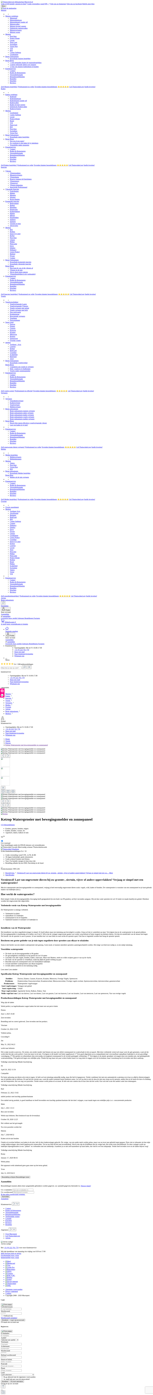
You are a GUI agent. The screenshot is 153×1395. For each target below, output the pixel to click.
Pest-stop (13, 552)
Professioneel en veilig (26, 87)
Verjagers (8, 399)
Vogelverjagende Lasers (18, 304)
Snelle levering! (89, 87)
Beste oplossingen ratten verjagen (21, 413)
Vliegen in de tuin (16, 270)
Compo (12, 258)
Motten (12, 193)
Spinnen (13, 222)
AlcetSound (14, 513)
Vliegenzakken (15, 173)
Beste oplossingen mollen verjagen (22, 419)
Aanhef (3, 1338)
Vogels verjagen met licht (19, 310)
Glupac (12, 240)
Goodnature (14, 54)
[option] (76, 762)
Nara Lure (13, 42)
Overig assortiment (12, 507)
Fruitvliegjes (14, 191)
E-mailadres (5, 1333)
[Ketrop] (4, 814)
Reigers (12, 336)
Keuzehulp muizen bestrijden (20, 59)
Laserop (13, 347)
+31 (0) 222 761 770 (21, 650)
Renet (12, 121)
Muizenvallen (14, 24)
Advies (7, 1238)
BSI (11, 50)
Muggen (13, 195)
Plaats (3, 1368)
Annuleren (4, 1199)
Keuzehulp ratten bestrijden (19, 137)
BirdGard (13, 351)
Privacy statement (11, 1291)
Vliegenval (14, 183)
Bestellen (13, 79)
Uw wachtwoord (7, 1192)
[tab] (59, 873)
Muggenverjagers (16, 175)
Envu (12, 246)
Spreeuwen (14, 338)
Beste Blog (9, 475)
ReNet (12, 236)
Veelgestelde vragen (12, 1216)
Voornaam (4, 1342)
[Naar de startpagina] (8, 8)
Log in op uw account (17, 1320)
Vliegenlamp (14, 177)
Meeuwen (13, 334)
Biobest (12, 254)
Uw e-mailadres (7, 1190)
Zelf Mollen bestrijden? (9, 499)
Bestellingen (29, 618)
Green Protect (15, 252)
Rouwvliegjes (15, 199)
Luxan (12, 40)
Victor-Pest (14, 467)
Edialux (12, 248)
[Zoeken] (3, 603)
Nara (11, 550)
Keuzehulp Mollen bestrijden (20, 473)
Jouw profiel (12, 618)
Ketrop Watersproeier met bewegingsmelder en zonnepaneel (26, 745)
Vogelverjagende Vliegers (19, 306)
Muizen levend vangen (18, 26)
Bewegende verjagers (17, 316)
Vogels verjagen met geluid (19, 308)
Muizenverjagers (16, 30)
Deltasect (13, 250)
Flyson (12, 256)
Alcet (12, 359)
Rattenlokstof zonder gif (18, 101)
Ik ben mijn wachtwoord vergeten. (13, 1194)
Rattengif (13, 97)
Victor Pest (14, 46)
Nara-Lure (13, 125)
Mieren (12, 215)
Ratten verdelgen (11, 95)
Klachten (13, 81)
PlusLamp (13, 244)
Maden (12, 213)
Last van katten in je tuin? (19, 425)
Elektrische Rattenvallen (18, 107)
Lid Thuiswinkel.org (76, 87)
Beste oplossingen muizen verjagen (22, 411)
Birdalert (13, 515)
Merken (8, 34)
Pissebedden (14, 218)
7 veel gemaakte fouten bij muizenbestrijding (25, 63)
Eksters (12, 326)
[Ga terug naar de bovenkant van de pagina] (3, 1386)
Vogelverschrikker (11, 302)
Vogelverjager (15, 405)
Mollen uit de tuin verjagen (19, 477)
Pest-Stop (13, 36)
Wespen (12, 197)
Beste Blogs (9, 61)
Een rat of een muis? (17, 141)
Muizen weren (15, 32)
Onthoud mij (8, 1316)
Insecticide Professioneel (18, 187)
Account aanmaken (17, 1381)
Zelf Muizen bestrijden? (9, 87)
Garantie (8, 1219)
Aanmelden (5, 614)
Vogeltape (13, 318)
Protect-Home (15, 119)
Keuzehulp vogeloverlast (18, 363)
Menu (3, 6)
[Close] (3, 788)
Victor (12, 572)
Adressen (21, 618)
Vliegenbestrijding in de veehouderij (23, 274)
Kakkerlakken (15, 211)
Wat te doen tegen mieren (19, 272)
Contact (12, 71)
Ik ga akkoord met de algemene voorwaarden (20, 1377)
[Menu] (6, 658)
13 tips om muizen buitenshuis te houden (24, 67)
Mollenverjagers (15, 457)
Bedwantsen (14, 203)
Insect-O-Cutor (15, 234)
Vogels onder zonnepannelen (20, 371)
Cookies (8, 1293)
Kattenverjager (15, 403)
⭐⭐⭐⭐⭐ (63, 87)
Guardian (13, 353)
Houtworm (14, 209)
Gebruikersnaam (7, 1307)
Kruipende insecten (12, 201)
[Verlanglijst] (2, 867)
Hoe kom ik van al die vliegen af (21, 268)
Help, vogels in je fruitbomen (20, 369)
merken (8, 342)
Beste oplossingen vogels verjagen (22, 417)
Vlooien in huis (15, 224)
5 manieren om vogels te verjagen (22, 367)
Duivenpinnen (15, 320)
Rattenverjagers (15, 109)
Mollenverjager (15, 407)
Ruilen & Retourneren (18, 73)
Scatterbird (13, 355)
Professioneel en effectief (24, 391)
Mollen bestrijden (11, 455)
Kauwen (13, 330)
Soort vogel (9, 322)
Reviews (13, 83)
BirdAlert (13, 357)
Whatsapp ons (19, 656)
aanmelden (6, 616)
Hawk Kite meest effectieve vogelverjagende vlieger (28, 423)
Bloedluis (13, 207)
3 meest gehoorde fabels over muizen (23, 65)
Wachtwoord (5, 1311)
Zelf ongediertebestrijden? (10, 596)
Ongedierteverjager (16, 401)
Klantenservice (10, 69)
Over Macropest (11, 1234)
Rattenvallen (14, 103)
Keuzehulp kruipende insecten (20, 262)
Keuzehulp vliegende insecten (20, 264)
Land (3, 1373)
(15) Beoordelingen (8, 825)
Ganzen (12, 328)
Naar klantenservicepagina (23, 654)
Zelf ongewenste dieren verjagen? (13, 447)
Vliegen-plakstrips (16, 185)
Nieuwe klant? (86, 1186)
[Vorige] (3, 756)
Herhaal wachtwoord (8, 1355)
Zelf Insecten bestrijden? (9, 294)
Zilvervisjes (14, 226)
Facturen (37, 618)
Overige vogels (15, 340)
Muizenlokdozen (16, 20)
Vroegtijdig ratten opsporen (19, 145)
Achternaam (5, 1346)
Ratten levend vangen (17, 105)
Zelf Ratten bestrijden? (9, 165)
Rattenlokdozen (15, 99)
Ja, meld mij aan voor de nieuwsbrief (17, 1379)
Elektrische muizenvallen (19, 28)
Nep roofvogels (15, 312)
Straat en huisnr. (6, 1359)
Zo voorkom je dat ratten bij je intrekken (24, 143)
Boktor (12, 205)
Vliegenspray (14, 181)
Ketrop (12, 349)
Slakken (13, 220)
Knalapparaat (14, 314)
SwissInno (13, 44)
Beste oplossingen (11, 409)
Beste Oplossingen (12, 56)
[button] (78, 646)
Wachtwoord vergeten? (9, 1318)
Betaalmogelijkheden (17, 77)
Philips (12, 242)
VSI (11, 48)
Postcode (4, 1364)
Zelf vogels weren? (7, 391)
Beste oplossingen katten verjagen (22, 415)
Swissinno (13, 568)
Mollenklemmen (15, 459)
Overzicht (4, 618)
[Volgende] (8, 756)
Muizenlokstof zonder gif (19, 22)
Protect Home (15, 38)
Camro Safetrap (15, 52)
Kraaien (12, 332)
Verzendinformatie (16, 75)
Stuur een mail (19, 652)
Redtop (12, 232)
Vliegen (8, 171)
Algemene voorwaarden (13, 1289)
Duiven (12, 324)
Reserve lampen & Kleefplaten (21, 179)
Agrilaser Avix (15, 511)
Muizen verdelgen (11, 16)
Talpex (12, 463)
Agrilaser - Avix (15, 344)
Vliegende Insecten (12, 189)
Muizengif (13, 18)
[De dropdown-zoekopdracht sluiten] (29, 667)
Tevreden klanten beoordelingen (45, 87)
